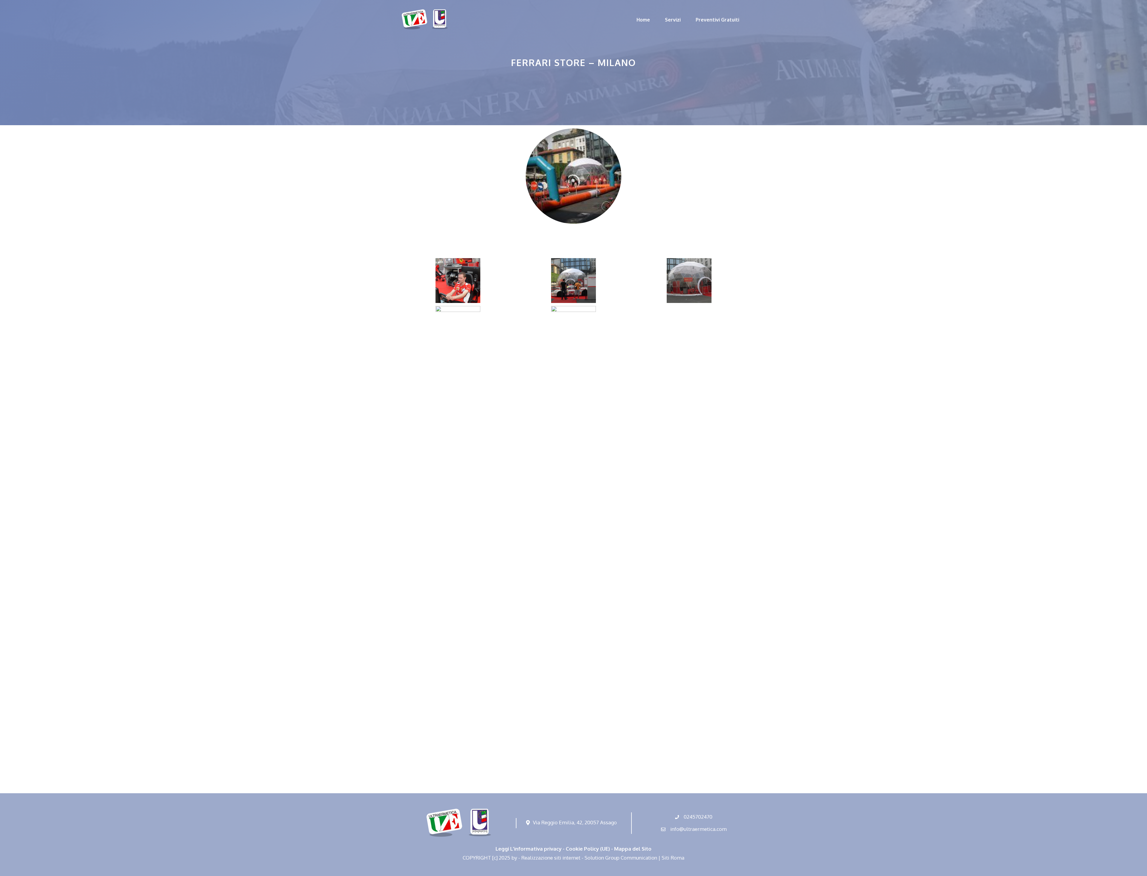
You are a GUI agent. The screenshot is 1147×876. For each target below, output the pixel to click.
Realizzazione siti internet (550, 857)
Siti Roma (673, 857)
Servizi (673, 20)
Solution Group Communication (621, 857)
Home (643, 20)
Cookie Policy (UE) (588, 849)
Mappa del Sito (632, 849)
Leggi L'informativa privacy (529, 849)
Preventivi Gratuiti (717, 20)
